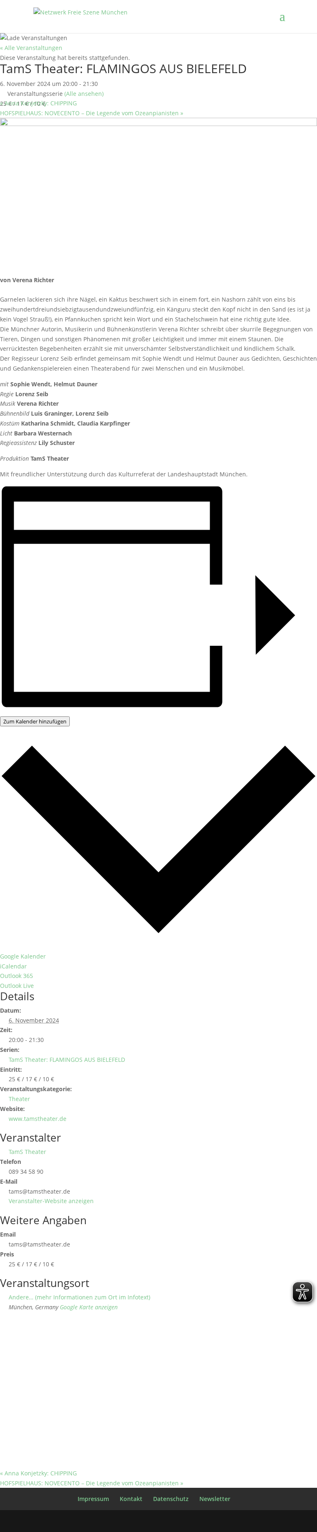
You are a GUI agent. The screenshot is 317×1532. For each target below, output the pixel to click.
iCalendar (13, 966)
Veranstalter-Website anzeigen (51, 1201)
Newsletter (214, 1499)
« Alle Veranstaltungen (31, 48)
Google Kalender (23, 956)
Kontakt (131, 1499)
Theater (19, 1099)
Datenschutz (171, 1499)
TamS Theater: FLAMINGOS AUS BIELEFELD (67, 1059)
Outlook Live (17, 986)
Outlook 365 (16, 976)
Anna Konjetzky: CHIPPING (38, 103)
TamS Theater (27, 1152)
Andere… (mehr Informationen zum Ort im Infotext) (79, 1297)
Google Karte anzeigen (89, 1307)
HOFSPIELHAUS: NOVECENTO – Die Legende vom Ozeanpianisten (91, 113)
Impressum (93, 1499)
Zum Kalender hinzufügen (34, 721)
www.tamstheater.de (37, 1119)
